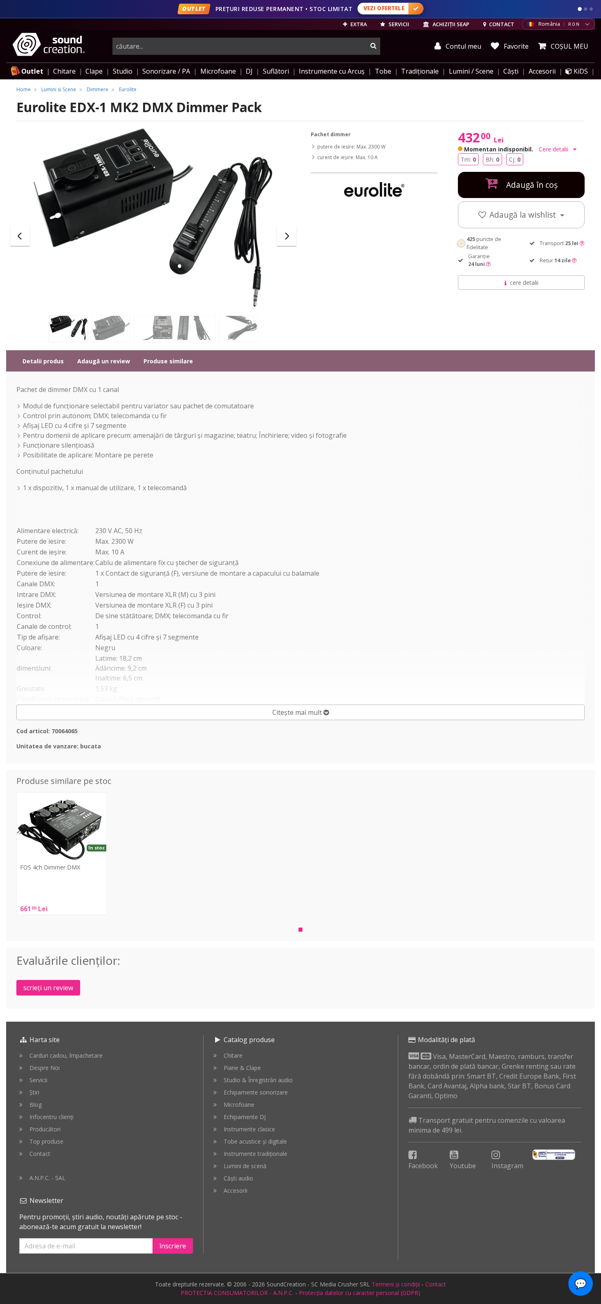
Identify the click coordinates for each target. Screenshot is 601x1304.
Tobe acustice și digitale (255, 1141)
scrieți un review (48, 987)
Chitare (64, 71)
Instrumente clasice (249, 1129)
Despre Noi (44, 1068)
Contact (39, 1154)
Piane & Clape (242, 1068)
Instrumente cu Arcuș (332, 71)
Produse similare (168, 361)
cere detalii (524, 282)
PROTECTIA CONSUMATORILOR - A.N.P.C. (237, 1293)
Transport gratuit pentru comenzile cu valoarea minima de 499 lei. (486, 1125)
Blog (35, 1104)
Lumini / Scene (471, 71)
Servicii (38, 1080)
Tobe (383, 71)
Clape (94, 71)
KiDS (580, 71)
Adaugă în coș (531, 184)
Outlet (32, 71)
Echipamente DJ (245, 1117)
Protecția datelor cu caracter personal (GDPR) (359, 1293)
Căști (510, 71)
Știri (34, 1092)
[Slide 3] (591, 9)
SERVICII (398, 24)
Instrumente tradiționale (255, 1154)
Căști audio (238, 1178)
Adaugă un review (103, 361)
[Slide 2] (585, 9)
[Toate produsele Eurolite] (374, 190)
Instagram (507, 1165)
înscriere (172, 1245)
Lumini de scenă (245, 1166)
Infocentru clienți (51, 1117)
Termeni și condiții (396, 1284)
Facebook (423, 1165)
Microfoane (218, 71)
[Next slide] (286, 236)
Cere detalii (554, 149)
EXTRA (358, 24)
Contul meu (462, 46)
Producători (45, 1129)
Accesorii (542, 71)
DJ (249, 71)
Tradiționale (420, 71)
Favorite (515, 46)
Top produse (46, 1141)
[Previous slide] (20, 236)
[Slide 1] (580, 9)
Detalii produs (43, 361)
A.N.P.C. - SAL (47, 1178)
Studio (122, 71)
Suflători (276, 71)
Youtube (463, 1165)
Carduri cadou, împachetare (66, 1055)
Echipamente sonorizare (256, 1092)
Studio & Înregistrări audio (258, 1080)
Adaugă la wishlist (523, 214)
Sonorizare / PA (166, 71)
